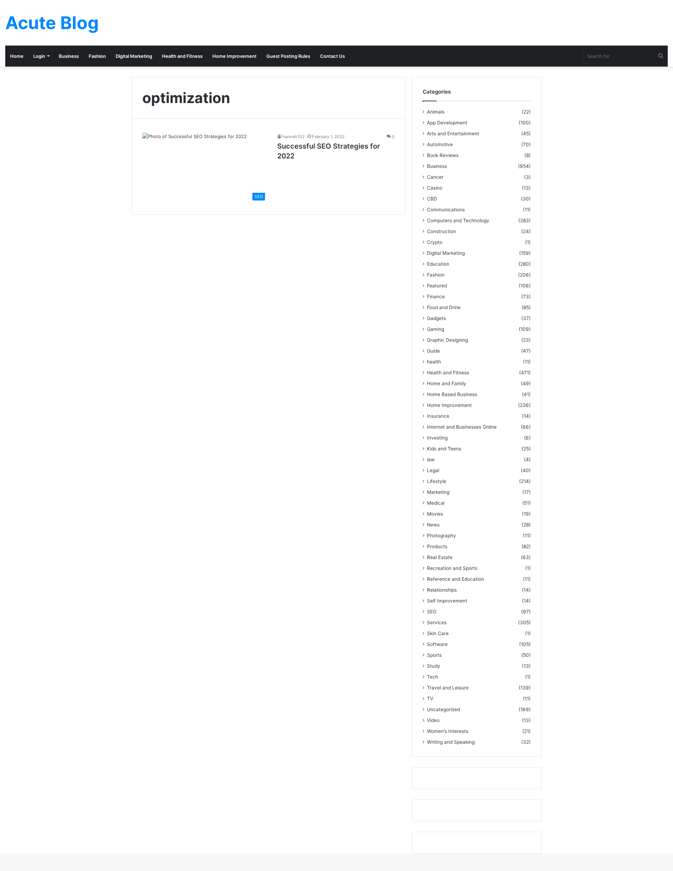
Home (16, 56)
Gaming (435, 329)
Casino (434, 188)
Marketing (438, 492)
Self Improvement (447, 601)
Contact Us (332, 56)
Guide (433, 351)
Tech (432, 677)
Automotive (440, 144)
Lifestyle (436, 481)
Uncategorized (443, 709)
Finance (436, 296)
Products (437, 546)
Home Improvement (234, 56)
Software (437, 644)
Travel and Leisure (448, 687)
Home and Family (446, 383)
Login (39, 56)
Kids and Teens (444, 448)
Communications (446, 209)
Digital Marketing (134, 56)
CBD (432, 199)
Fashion (97, 56)
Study (433, 666)
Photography (441, 535)
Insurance (438, 416)
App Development (447, 122)
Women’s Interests (447, 731)
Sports (434, 655)
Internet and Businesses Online (462, 427)
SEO (431, 611)
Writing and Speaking (451, 742)
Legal (433, 470)
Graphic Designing (447, 340)
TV (430, 698)
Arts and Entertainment (453, 133)
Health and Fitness (182, 56)
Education (438, 264)
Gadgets (436, 318)
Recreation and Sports (452, 568)
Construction (441, 231)
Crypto (434, 242)
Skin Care (438, 633)
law (431, 459)
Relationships (442, 590)
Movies (435, 514)
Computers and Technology (458, 220)
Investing (437, 438)
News (433, 525)
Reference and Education (455, 579)
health (434, 362)
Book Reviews (442, 155)
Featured (437, 285)
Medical (435, 503)
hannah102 (294, 136)
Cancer (435, 177)
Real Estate (440, 557)
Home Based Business (452, 394)
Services (437, 622)
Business (69, 56)
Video (433, 720)
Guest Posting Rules (288, 56)
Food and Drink (444, 307)
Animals (435, 112)
